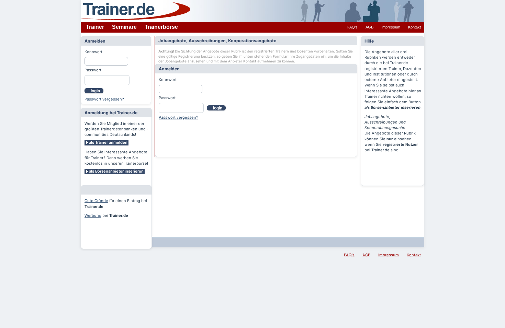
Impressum (390, 27)
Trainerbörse (161, 27)
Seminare (124, 27)
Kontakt (414, 27)
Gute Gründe (96, 200)
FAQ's (352, 27)
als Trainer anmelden (108, 142)
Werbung (93, 215)
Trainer (95, 27)
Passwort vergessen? (104, 99)
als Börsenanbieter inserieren (116, 171)
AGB (369, 27)
